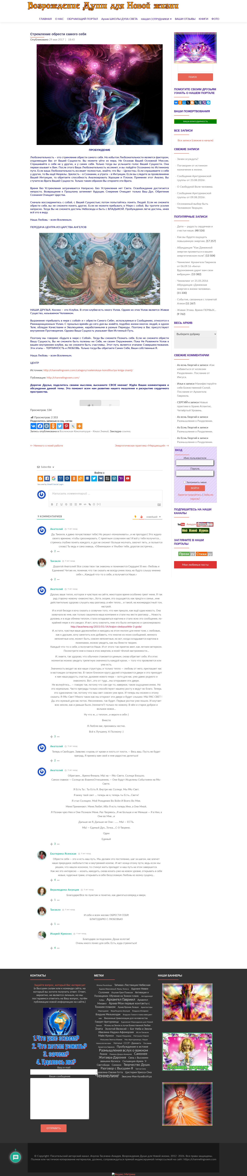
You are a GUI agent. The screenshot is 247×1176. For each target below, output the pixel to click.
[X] (188, 103)
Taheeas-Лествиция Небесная (132, 985)
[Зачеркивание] (66, 504)
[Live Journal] (73, 426)
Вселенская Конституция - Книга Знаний (84, 431)
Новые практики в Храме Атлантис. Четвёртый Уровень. (194, 406)
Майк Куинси (106, 1036)
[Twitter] (60, 426)
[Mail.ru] (47, 426)
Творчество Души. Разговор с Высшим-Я (125, 1066)
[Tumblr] (200, 103)
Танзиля (55, 561)
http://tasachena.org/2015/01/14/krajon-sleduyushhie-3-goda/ (106, 626)
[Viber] (204, 103)
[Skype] (208, 103)
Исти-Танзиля (142, 1032)
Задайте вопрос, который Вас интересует (59, 985)
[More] (79, 426)
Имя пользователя (195, 458)
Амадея (191, 524)
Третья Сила (140, 1069)
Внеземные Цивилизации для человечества (126, 1018)
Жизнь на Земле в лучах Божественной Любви (127, 1025)
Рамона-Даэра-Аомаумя (121, 1054)
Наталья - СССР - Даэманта (127, 1043)
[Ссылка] (89, 504)
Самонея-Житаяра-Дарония (123, 1055)
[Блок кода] (85, 504)
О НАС (59, 19)
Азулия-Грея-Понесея (122, 992)
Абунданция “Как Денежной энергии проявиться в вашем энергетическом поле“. (195, 251)
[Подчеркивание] (61, 504)
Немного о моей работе (46, 445)
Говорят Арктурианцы (107, 1022)
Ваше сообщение (59, 1076)
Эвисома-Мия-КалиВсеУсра (137, 1076)
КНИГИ (203, 19)
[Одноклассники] (180, 103)
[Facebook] (40, 426)
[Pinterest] (66, 426)
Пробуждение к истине (132, 1046)
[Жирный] (52, 504)
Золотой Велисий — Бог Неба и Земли (128, 1029)
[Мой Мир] (184, 103)
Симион (116, 1065)
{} (94, 504)
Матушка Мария (141, 1036)
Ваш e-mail (63, 1067)
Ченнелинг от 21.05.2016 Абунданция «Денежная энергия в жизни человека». (194, 285)
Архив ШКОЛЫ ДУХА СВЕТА (119, 19)
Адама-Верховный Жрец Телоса (114, 989)
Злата (99, 1029)
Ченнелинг (107, 1075)
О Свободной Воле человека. (195, 186)
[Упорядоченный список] (71, 504)
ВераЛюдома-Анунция (120, 1011)
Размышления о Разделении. (195, 421)
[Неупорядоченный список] (75, 504)
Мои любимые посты (195, 564)
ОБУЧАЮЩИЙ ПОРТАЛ (82, 19)
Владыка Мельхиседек (108, 1014)
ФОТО (215, 19)
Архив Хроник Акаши (128, 1007)
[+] (99, 504)
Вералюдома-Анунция (64, 890)
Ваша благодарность (195, 121)
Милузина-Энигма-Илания (111, 1040)
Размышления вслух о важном (123, 1050)
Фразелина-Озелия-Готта (109, 1072)
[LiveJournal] (196, 103)
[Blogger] (192, 103)
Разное (103, 1054)
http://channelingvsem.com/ (63, 377)
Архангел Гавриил (121, 999)
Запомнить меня (196, 482)
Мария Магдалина (123, 1036)
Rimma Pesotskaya (104, 985)
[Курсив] (56, 504)
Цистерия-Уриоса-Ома (138, 1072)
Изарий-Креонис (61, 934)
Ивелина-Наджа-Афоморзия (116, 1032)
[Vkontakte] (33, 426)
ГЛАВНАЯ (45, 19)
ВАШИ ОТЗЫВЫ (185, 19)
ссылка (126, 431)
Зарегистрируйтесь (190, 494)
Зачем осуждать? (187, 159)
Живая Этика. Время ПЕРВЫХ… (196, 310)
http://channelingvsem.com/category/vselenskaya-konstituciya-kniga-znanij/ (88, 370)
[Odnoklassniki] (53, 426)
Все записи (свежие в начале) (195, 140)
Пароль (195, 468)
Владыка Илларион (140, 1011)
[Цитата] (80, 504)
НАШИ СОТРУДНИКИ (155, 19)
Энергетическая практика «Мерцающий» (142, 445)
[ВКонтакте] (176, 103)
